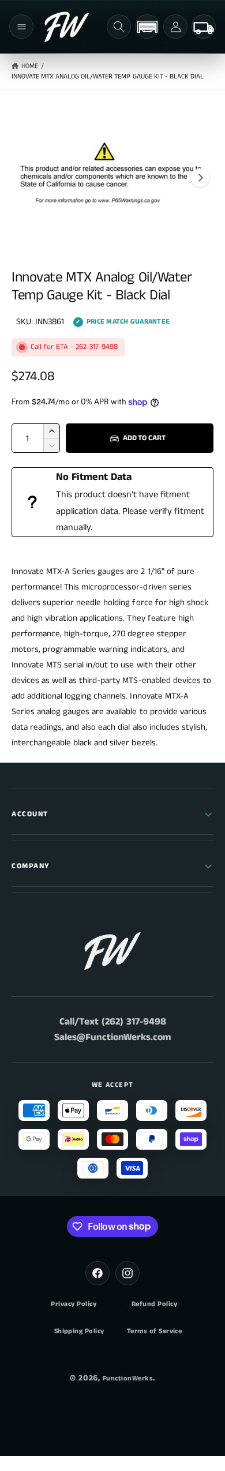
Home (29, 66)
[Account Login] (175, 26)
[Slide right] (200, 177)
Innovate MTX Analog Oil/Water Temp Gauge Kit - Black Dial (108, 76)
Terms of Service (154, 1331)
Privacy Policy (73, 1304)
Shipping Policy (79, 1331)
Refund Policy (154, 1304)
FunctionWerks (128, 1378)
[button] (21, 26)
